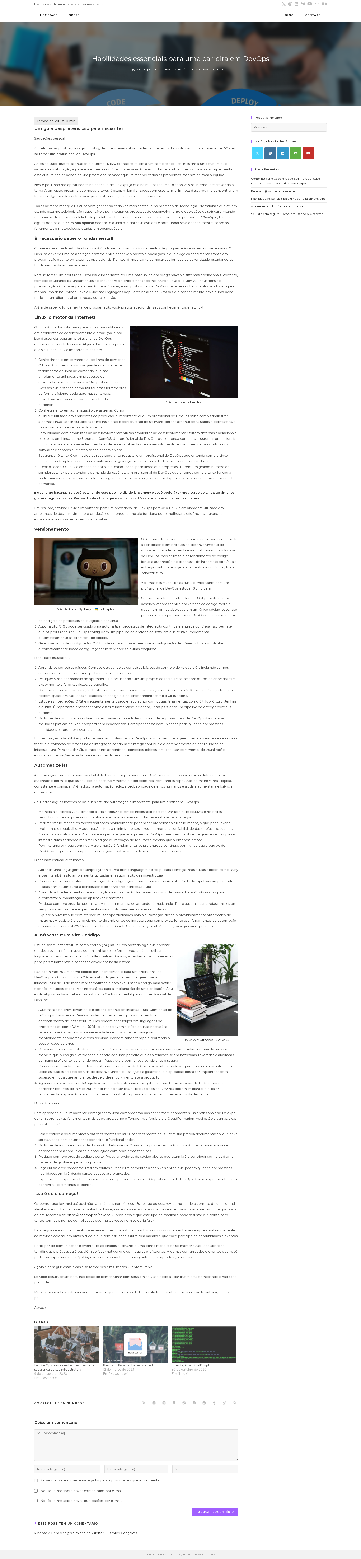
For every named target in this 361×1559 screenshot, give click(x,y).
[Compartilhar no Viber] (184, 1403)
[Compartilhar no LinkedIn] (174, 1403)
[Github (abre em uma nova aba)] (303, 4)
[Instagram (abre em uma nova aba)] (290, 4)
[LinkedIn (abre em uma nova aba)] (296, 4)
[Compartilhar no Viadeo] (224, 1403)
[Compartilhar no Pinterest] (164, 1403)
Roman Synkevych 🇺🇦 (83, 609)
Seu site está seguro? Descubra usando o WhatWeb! (287, 214)
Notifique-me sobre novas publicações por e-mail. (81, 1501)
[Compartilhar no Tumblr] (214, 1403)
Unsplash (196, 402)
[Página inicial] (133, 69)
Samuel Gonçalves (177, 1554)
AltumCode (205, 1039)
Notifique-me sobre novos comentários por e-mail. (82, 1491)
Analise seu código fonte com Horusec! (278, 206)
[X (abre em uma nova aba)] (283, 4)
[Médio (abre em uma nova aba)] (323, 4)
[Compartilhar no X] (144, 1403)
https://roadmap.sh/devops (88, 1215)
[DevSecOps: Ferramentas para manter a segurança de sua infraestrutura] (66, 1344)
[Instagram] (270, 153)
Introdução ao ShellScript (190, 1365)
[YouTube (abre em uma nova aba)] (309, 4)
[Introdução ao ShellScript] (204, 1344)
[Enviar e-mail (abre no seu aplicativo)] (317, 4)
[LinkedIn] (283, 153)
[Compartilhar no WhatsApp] (234, 1403)
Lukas (181, 402)
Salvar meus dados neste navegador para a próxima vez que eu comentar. (101, 1480)
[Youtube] (308, 153)
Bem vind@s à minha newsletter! (128, 1365)
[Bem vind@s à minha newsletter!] (135, 1344)
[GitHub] (295, 153)
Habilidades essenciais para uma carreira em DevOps (192, 69)
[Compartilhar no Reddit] (204, 1403)
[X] (257, 153)
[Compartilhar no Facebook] (154, 1403)
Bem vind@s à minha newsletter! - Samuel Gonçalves (94, 1533)
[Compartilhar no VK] (194, 1403)
